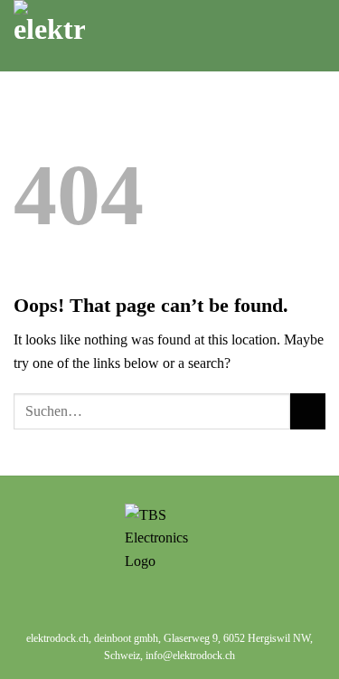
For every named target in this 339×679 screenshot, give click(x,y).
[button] (286, 36)
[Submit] (307, 411)
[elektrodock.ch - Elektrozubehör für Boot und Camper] (122, 35)
